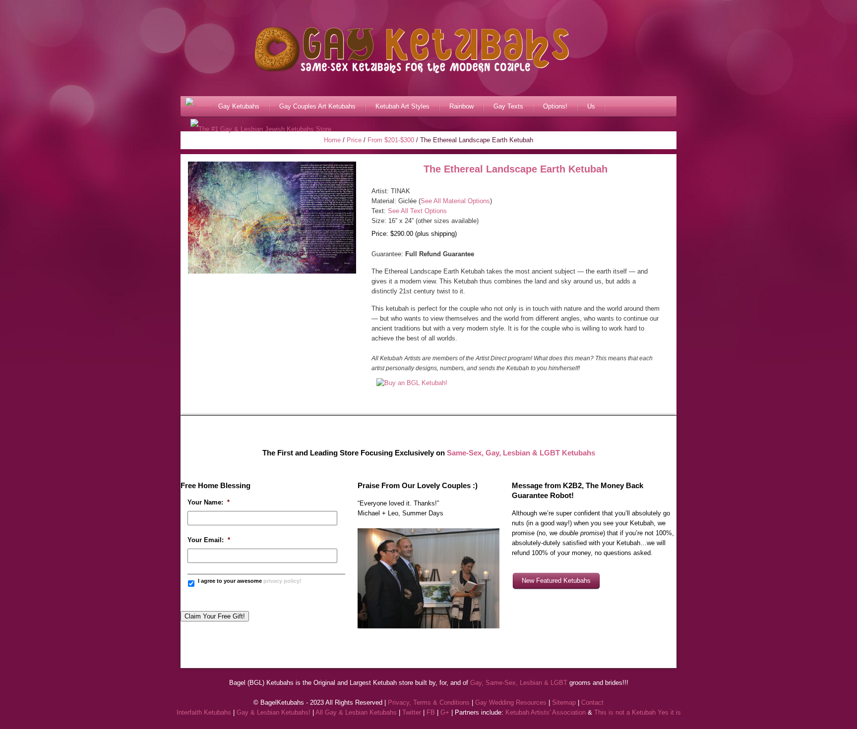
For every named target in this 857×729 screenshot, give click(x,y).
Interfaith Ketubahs (204, 712)
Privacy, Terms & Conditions (429, 702)
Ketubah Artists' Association (545, 712)
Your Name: (208, 502)
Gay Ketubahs (238, 106)
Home (332, 140)
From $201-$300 (390, 140)
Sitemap (564, 702)
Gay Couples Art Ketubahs (317, 106)
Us (591, 106)
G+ (444, 712)
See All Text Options (417, 211)
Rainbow (461, 106)
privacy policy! (282, 581)
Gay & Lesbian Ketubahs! (273, 712)
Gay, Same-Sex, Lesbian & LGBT (518, 682)
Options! (555, 106)
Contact (592, 702)
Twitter (411, 712)
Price (354, 140)
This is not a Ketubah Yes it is (637, 712)
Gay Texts (508, 106)
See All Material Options (455, 201)
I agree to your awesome (250, 581)
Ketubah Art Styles (402, 106)
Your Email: (208, 540)
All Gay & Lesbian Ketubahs (356, 712)
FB (431, 712)
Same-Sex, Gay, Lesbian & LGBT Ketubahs (521, 453)
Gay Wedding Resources (511, 702)
